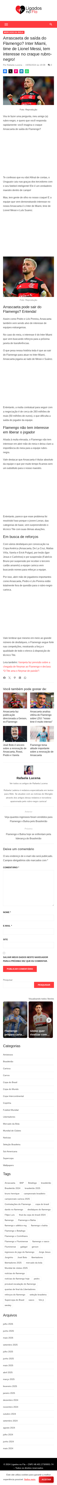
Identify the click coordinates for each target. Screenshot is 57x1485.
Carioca (6, 1068)
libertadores (37, 1257)
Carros (6, 1075)
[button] (6, 24)
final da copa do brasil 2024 (32, 1215)
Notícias (7, 1137)
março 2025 (9, 1379)
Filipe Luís (10, 1215)
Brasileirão (8, 1061)
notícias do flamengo (15, 1273)
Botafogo (32, 1183)
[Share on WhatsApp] (27, 71)
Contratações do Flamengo (18, 1204)
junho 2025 (8, 1358)
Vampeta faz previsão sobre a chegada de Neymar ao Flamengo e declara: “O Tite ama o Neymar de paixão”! (27, 666)
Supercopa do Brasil (14, 1300)
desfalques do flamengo (39, 1209)
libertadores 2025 (13, 1262)
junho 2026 (8, 1331)
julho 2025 (8, 1351)
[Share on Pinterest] (16, 71)
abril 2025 (8, 1372)
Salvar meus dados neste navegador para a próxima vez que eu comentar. (25, 959)
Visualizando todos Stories (41, 998)
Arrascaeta (10, 1183)
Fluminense (10, 1247)
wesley (8, 1305)
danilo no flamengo (14, 1209)
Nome (7, 912)
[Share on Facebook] (5, 71)
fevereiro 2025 (10, 1386)
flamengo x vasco (40, 1241)
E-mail (7, 926)
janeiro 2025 (9, 1393)
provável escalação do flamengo (20, 1284)
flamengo (9, 1220)
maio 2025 (8, 1365)
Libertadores (9, 1117)
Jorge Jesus (44, 1252)
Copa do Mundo (11, 1089)
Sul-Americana (10, 1151)
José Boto (22, 1257)
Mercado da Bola (14, 32)
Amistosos (8, 1054)
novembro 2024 (10, 1407)
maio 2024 (8, 1448)
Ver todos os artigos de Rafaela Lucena (29, 783)
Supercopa (8, 1158)
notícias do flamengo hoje (17, 1278)
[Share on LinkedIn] (21, 71)
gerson (35, 1247)
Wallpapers (8, 1165)
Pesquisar (8, 980)
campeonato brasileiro (34, 1193)
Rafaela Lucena (14, 65)
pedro (37, 1278)
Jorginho (9, 1257)
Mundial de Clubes (12, 1130)
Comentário (11, 867)
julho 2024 (8, 1434)
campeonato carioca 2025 (17, 1199)
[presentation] (49, 1020)
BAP (22, 1183)
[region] (28, 153)
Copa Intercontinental (13, 1096)
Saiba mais (29, 1479)
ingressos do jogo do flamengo (19, 1252)
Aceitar (46, 1479)
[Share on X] (10, 71)
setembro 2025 (10, 1345)
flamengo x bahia (39, 1225)
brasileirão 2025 (32, 1188)
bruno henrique (12, 1193)
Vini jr (41, 1300)
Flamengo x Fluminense (16, 1241)
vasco (31, 1300)
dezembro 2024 (10, 1400)
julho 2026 (8, 1324)
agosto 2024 (9, 1427)
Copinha (7, 1103)
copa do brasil (42, 1204)
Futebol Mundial (11, 1110)
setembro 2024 (10, 1421)
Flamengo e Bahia (27, 1220)
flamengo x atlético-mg (16, 1225)
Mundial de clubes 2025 (16, 1268)
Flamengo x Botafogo (15, 1231)
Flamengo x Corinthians (16, 1236)
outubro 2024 (9, 1414)
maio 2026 (8, 1338)
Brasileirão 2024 (12, 1188)
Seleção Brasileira (11, 1144)
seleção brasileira (38, 1294)
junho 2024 (8, 1441)
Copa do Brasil (10, 1082)
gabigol (23, 1247)
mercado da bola (34, 1262)
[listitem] (15, 1019)
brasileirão (46, 1183)
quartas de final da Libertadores (20, 1289)
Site (5, 939)
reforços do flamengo (15, 1294)
